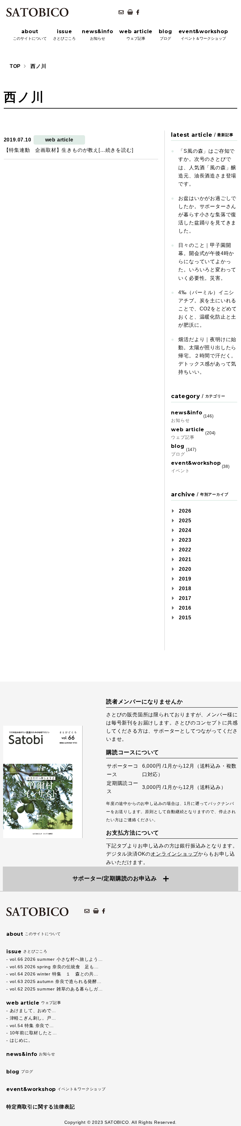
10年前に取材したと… (33, 1032)
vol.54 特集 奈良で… (32, 1025)
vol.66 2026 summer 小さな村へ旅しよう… (56, 959)
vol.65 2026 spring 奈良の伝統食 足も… (54, 966)
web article (59, 139)
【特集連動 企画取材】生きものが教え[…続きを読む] (68, 150)
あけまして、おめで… (33, 1010)
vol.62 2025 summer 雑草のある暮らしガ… (56, 988)
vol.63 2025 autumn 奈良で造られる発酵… (56, 981)
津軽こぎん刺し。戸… (33, 1018)
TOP (15, 66)
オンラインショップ (174, 854)
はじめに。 (21, 1040)
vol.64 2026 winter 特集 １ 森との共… (54, 973)
